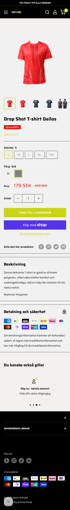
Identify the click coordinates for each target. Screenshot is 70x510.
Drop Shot (11, 135)
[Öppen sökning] (47, 12)
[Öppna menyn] (6, 12)
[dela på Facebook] (41, 246)
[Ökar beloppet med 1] (39, 198)
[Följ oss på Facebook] (6, 460)
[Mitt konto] (55, 12)
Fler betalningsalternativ (35, 234)
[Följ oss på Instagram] (14, 460)
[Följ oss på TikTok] (21, 460)
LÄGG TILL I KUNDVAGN (35, 212)
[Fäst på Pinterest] (48, 246)
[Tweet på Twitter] (56, 246)
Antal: (7, 198)
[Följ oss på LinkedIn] (29, 460)
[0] (62, 12)
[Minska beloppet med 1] (18, 198)
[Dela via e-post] (63, 246)
